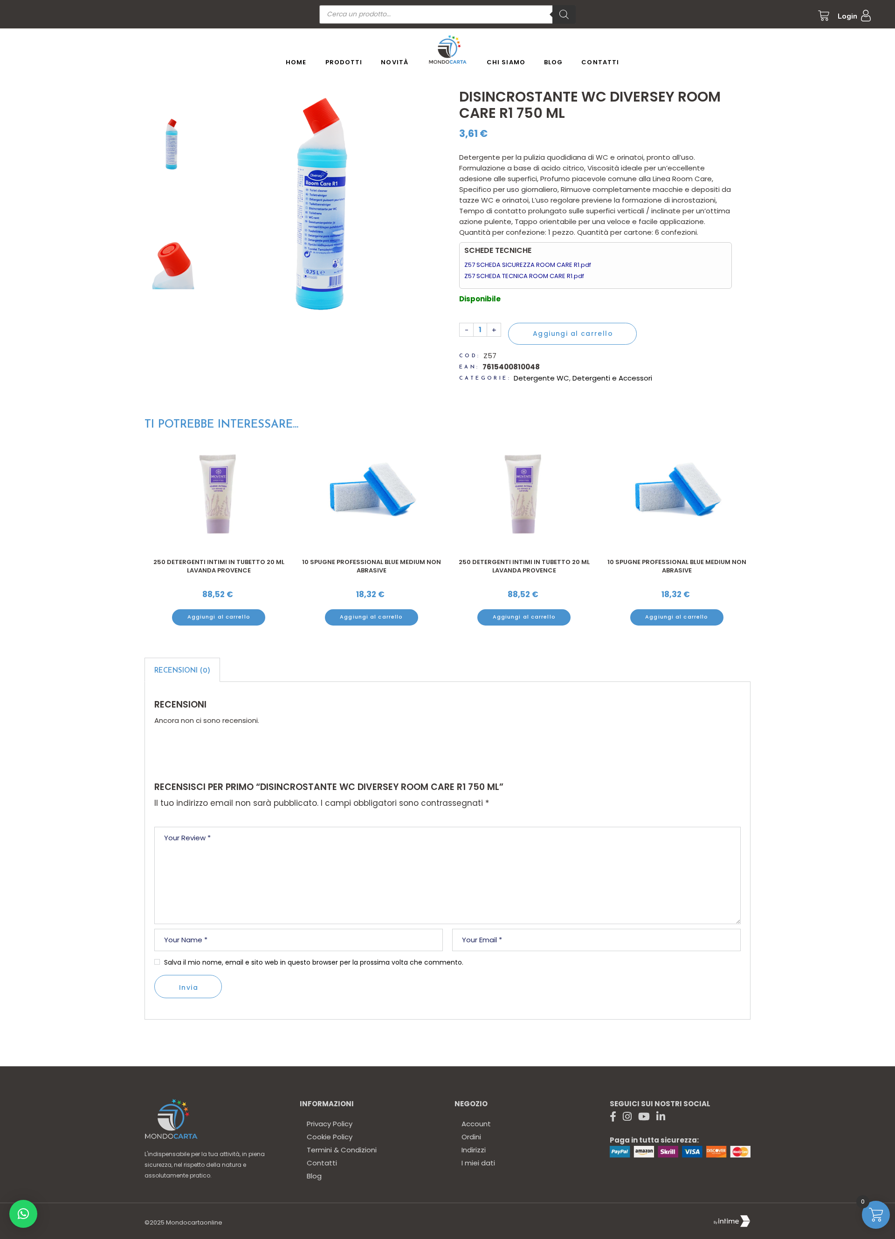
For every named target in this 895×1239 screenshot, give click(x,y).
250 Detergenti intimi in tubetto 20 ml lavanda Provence (371, 566)
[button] (23, 1214)
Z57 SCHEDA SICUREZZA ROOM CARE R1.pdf (527, 264)
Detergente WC (541, 378)
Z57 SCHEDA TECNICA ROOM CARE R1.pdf (524, 276)
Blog (314, 1176)
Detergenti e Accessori (612, 378)
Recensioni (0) (182, 670)
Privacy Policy (329, 1124)
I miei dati (478, 1163)
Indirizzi (473, 1150)
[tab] (182, 670)
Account (476, 1124)
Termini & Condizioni (342, 1150)
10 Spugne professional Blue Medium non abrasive (218, 566)
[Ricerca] (564, 14)
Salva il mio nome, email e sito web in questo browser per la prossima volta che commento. (313, 962)
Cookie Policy (329, 1137)
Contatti (322, 1163)
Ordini (471, 1137)
